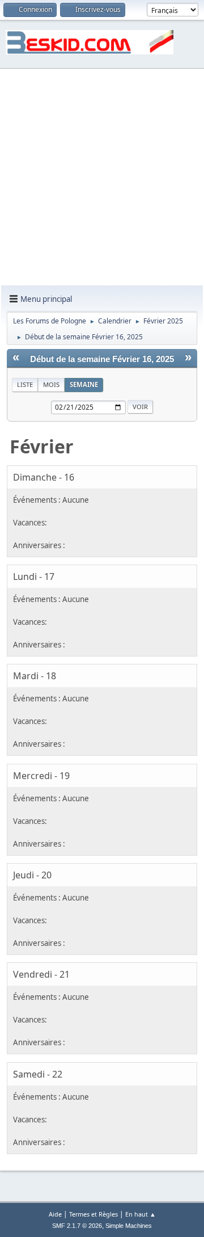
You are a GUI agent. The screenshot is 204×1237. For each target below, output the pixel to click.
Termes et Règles (93, 1214)
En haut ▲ (140, 1214)
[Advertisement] (102, 177)
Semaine (84, 384)
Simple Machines (128, 1225)
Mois (51, 384)
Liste (25, 384)
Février (42, 446)
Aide (55, 1214)
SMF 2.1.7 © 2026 (77, 1225)
